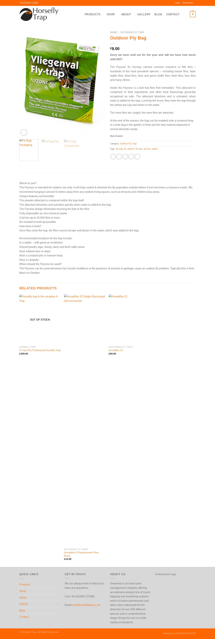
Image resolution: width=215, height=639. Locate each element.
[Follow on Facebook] (41, 3)
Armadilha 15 (116, 350)
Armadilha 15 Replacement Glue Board (81, 554)
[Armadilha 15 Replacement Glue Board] (84, 420)
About (126, 14)
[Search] (184, 14)
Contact (173, 14)
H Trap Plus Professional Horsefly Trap (39, 350)
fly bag (119, 149)
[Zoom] (23, 132)
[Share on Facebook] (113, 156)
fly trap (138, 149)
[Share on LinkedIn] (137, 156)
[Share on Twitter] (119, 156)
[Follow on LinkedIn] (51, 3)
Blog (158, 14)
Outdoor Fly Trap (132, 32)
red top (146, 149)
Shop (111, 14)
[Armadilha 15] (129, 319)
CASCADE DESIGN (185, 633)
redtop (155, 149)
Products (93, 14)
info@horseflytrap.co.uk (86, 605)
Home (113, 32)
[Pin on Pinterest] (131, 156)
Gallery (144, 14)
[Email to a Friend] (125, 156)
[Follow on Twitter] (44, 3)
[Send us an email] (47, 3)
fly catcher (129, 149)
